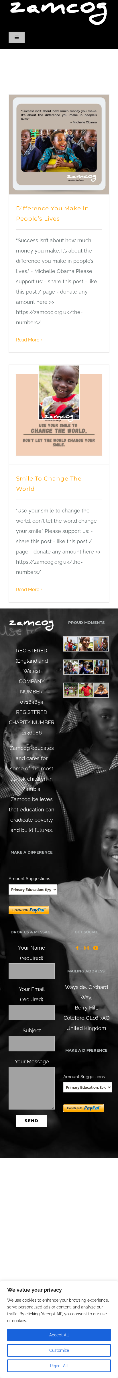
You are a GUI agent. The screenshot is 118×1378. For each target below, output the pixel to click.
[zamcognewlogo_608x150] (59, 4)
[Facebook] (77, 948)
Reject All (59, 1365)
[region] (59, 1329)
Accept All (59, 1335)
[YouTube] (95, 948)
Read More (27, 340)
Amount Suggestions (29, 878)
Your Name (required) (31, 953)
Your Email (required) (32, 994)
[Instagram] (86, 948)
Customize (59, 1350)
